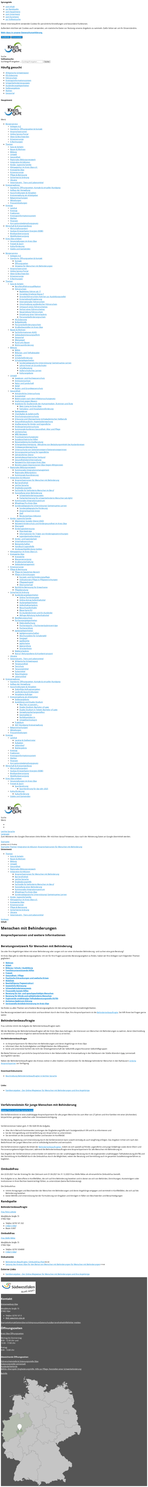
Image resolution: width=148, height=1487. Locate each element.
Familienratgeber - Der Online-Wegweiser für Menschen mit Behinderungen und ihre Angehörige (48, 1090)
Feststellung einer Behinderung (28, 493)
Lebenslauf (19, 745)
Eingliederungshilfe (23, 488)
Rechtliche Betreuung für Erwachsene (31, 587)
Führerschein (11, 78)
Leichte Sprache (22, 485)
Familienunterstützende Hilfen (20, 970)
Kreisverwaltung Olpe (9, 1304)
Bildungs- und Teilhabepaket (27, 352)
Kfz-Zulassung (12, 75)
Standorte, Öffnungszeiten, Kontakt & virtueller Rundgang (35, 187)
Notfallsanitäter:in (27, 717)
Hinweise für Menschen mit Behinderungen (33, 266)
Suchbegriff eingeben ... (11, 61)
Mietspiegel (20, 340)
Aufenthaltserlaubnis (28, 605)
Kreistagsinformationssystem (18, 80)
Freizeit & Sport (17, 243)
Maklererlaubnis (22, 651)
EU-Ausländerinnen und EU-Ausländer (36, 612)
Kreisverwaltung (13, 185)
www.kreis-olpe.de (15, 1318)
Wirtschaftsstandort (19, 228)
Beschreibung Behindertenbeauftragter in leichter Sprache (31, 1076)
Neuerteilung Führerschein (31, 312)
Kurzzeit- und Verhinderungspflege (34, 577)
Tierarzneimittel (22, 669)
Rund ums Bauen (22, 342)
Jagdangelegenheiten (24, 630)
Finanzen (14, 221)
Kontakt (18, 261)
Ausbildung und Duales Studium (29, 702)
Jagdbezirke (24, 641)
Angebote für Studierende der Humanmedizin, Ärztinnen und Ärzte (44, 403)
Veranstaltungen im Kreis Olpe (23, 241)
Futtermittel (20, 671)
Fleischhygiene (21, 674)
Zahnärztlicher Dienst (24, 454)
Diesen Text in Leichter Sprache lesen (17, 1110)
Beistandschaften (22, 544)
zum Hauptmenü (13, 11)
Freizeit (9, 973)
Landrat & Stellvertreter (25, 740)
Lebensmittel (20, 676)
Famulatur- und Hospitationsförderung (36, 409)
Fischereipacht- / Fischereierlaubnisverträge (38, 625)
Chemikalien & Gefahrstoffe (27, 414)
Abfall (17, 386)
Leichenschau (21, 431)
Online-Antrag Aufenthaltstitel (32, 600)
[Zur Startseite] (13, 54)
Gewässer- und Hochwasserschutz (30, 378)
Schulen (18, 355)
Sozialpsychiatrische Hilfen (26, 439)
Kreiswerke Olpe (17, 170)
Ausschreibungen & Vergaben (23, 192)
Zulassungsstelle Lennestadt (13, 1364)
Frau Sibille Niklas (8, 1238)
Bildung (13, 152)
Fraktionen (15, 213)
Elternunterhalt (26, 584)
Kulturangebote (26, 373)
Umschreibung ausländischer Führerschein (38, 304)
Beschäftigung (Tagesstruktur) (20, 983)
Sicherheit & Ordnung (19, 177)
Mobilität (10, 980)
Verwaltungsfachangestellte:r (32, 712)
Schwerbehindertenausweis (18, 83)
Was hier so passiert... (29, 704)
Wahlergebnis (21, 748)
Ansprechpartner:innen (29, 510)
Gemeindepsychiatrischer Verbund (30, 457)
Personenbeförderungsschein (32, 317)
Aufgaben (19, 743)
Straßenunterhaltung (24, 561)
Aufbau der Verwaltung (20, 190)
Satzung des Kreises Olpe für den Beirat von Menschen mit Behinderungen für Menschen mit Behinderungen (53, 1264)
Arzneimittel (20, 396)
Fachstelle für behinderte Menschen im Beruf (34, 490)
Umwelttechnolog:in (28, 720)
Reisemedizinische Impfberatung (29, 442)
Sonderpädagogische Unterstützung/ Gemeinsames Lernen (45, 363)
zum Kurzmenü (12, 17)
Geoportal (10, 93)
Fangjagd (23, 638)
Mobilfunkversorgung (19, 236)
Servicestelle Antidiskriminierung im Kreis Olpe (27, 1003)
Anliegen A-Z (15, 126)
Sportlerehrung (21, 786)
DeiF (21, 513)
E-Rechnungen (16, 141)
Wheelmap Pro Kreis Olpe (26, 503)
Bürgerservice (12, 124)
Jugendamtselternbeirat (29, 536)
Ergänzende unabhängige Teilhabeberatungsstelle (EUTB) (32, 998)
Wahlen (9, 90)
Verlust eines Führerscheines (32, 309)
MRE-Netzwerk (21, 434)
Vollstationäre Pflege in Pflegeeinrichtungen (38, 579)
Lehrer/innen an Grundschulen (32, 365)
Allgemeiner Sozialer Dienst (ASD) (29, 521)
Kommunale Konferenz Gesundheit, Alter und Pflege (37, 429)
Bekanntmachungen (19, 198)
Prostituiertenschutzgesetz (26, 437)
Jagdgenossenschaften (29, 633)
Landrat (13, 208)
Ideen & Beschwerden (19, 136)
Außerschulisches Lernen (30, 370)
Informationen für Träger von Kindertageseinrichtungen (43, 533)
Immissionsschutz (22, 380)
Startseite (5, 841)
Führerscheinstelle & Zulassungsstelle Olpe (19, 1361)
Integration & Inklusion (20, 162)
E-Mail (11, 1225)
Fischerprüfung (26, 628)
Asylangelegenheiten (28, 602)
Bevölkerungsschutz (23, 618)
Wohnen (9, 963)
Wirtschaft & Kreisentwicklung (19, 226)
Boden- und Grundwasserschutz (29, 388)
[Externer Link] (74, 1288)
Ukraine (13, 180)
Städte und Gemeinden (20, 249)
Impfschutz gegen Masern (26, 401)
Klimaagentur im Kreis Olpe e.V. (24, 167)
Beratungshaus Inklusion (30, 516)
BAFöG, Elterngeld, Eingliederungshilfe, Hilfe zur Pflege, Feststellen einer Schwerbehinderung (41, 1369)
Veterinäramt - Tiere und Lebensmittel (26, 182)
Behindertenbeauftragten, (50, 1147)
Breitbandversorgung (19, 233)
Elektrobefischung (27, 623)
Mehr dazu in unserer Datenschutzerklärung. (22, 32)
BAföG (17, 350)
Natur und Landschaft (24, 383)
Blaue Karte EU (25, 610)
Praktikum (19, 722)
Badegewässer (21, 411)
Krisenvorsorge (17, 139)
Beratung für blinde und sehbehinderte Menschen (29, 996)
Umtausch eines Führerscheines (33, 307)
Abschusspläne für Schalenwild (32, 635)
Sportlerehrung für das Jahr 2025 (33, 788)
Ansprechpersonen (18, 131)
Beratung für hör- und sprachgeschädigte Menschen (30, 993)
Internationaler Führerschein (32, 301)
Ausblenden (6, 37)
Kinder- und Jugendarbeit (26, 539)
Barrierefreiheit (21, 482)
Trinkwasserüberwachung (26, 447)
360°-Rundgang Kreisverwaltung (29, 725)
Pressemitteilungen (18, 203)
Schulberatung (25, 368)
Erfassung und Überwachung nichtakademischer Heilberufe (41, 419)
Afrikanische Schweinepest (17, 73)
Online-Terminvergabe (29, 597)
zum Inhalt (10, 6)
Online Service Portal (19, 134)
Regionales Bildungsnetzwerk (22, 159)
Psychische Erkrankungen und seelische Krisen (27, 978)
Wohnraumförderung (24, 345)
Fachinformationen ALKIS (26, 332)
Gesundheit (15, 157)
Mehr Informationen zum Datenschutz (17, 839)
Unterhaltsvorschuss (24, 541)
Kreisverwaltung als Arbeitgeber (24, 195)
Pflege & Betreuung (18, 175)
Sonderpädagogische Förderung (33, 508)
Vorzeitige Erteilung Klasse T (31, 294)
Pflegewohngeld (26, 582)
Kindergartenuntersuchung (27, 426)
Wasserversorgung (23, 559)
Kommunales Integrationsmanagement (32, 470)
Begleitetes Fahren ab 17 (30, 291)
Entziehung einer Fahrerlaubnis (33, 314)
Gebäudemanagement (24, 564)
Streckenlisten (25, 648)
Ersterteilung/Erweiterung (30, 299)
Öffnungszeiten (21, 263)
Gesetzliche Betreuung (16, 985)
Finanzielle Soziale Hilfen (17, 991)
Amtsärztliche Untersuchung (27, 393)
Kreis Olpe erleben (14, 238)
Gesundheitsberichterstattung (28, 460)
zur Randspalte (12, 9)
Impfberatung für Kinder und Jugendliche (33, 424)
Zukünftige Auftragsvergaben (27, 689)
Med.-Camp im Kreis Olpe (30, 406)
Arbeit (8, 965)
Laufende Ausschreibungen (27, 692)
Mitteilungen (15, 200)
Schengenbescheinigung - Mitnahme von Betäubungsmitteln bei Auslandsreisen (49, 444)
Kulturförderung (17, 246)
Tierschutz (19, 666)
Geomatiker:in (25, 714)
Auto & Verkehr (17, 147)
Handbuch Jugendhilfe (24, 546)
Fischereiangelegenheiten (26, 620)
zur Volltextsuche (13, 19)
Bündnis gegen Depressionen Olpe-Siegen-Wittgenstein (39, 465)
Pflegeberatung (21, 590)
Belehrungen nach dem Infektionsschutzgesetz (35, 398)
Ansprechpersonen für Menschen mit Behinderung (37, 480)
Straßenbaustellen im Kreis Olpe (29, 327)
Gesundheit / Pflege (15, 975)
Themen (9, 144)
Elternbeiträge (25, 531)
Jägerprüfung (25, 646)
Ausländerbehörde (9, 1366)
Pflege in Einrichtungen (25, 574)
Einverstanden (17, 37)
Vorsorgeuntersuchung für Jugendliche (32, 452)
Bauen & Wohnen (17, 149)
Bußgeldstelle (21, 322)
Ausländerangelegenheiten (17, 85)
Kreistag (9, 205)
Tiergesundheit (21, 663)
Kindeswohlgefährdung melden (28, 549)
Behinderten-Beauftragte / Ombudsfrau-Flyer (25, 1262)
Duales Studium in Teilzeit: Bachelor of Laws (38, 709)
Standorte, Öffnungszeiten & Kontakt (26, 129)
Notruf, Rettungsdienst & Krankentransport (34, 653)
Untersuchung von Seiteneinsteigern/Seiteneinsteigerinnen (41, 449)
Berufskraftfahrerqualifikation (28, 286)
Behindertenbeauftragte (107, 1012)
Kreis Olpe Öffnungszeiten (12, 1333)
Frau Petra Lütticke (8, 1212)
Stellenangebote (13, 88)
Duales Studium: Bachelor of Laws (34, 707)
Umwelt (13, 154)
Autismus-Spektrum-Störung (19, 1001)
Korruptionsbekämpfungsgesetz (24, 223)
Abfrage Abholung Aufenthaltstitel (34, 615)
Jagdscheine (24, 643)
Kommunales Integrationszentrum (30, 500)
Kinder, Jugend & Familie (20, 164)
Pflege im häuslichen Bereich (27, 572)
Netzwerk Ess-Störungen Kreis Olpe (30, 462)
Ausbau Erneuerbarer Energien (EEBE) (26, 231)
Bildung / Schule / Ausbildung (19, 968)
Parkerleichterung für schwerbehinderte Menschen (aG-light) (45, 498)
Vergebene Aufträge (23, 694)
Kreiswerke (19, 556)
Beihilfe (4, 1373)
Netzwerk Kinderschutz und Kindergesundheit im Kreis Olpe (41, 523)
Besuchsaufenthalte (28, 607)
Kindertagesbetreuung (25, 528)
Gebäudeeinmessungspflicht (27, 335)
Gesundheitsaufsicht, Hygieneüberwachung (34, 421)
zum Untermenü (13, 14)
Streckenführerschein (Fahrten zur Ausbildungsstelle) (42, 296)
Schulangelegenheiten (24, 360)
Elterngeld (19, 526)
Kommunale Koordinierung (27, 475)
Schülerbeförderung (23, 358)
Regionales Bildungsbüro (26, 472)
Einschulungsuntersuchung (27, 416)
